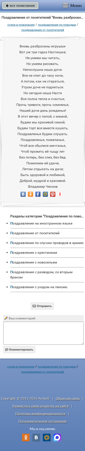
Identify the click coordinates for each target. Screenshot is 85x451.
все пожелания (20, 5)
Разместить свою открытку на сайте (41, 406)
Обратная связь (68, 399)
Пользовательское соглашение (43, 421)
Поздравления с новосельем (33, 262)
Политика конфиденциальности (40, 414)
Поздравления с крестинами (33, 253)
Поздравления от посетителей (42, 30)
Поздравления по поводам (57, 24)
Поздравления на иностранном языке (41, 223)
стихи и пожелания (21, 24)
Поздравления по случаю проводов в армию (46, 243)
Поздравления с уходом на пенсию (38, 287)
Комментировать (19, 349)
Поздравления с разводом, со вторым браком (41, 274)
